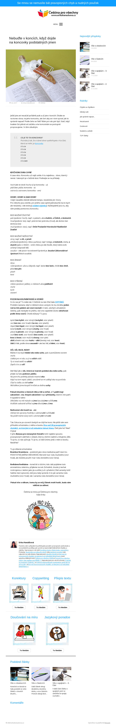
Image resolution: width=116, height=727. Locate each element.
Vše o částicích (38, 683)
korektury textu (45, 550)
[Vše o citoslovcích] (19, 674)
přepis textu (55, 550)
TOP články (84, 135)
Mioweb (107, 723)
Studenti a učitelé (86, 131)
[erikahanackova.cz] (58, 13)
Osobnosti (83, 126)
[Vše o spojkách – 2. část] (84, 86)
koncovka (39, 143)
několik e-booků (51, 554)
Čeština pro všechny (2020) (44, 558)
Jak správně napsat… (87, 117)
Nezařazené (84, 121)
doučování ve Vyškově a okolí (35, 552)
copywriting (64, 550)
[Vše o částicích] (40, 674)
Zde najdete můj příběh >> (32, 560)
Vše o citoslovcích (18, 683)
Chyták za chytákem (87, 107)
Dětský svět (84, 112)
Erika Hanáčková (29, 103)
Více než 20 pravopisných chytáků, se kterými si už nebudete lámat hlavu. (42, 555)
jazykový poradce (56, 552)
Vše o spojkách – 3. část (61, 684)
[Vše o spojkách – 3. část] (62, 674)
